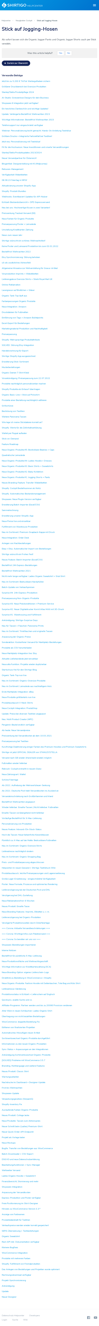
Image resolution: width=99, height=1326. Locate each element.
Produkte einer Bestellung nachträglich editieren (24, 400)
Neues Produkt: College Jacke (15, 1115)
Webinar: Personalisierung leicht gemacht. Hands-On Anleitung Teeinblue (36, 130)
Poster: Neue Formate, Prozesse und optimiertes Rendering (29, 884)
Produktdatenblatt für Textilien (16, 1220)
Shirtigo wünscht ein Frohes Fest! (17, 554)
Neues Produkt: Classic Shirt (15, 1071)
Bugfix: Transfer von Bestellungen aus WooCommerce (27, 1148)
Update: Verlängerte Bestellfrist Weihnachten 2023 (26, 114)
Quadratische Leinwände (13, 455)
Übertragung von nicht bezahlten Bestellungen (23, 1016)
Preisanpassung (9, 334)
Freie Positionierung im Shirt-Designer (20, 1203)
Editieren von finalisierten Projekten (18, 1027)
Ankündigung (8, 1286)
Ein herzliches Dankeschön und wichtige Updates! (25, 108)
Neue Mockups (9, 1142)
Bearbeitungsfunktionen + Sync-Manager (21, 1165)
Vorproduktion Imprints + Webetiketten (20, 273)
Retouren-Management (12, 169)
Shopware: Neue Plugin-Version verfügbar (21, 499)
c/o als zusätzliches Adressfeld (16, 262)
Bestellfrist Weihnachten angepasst (18, 801)
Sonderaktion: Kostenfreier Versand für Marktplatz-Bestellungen (31, 642)
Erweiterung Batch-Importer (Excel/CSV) (21, 504)
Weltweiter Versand (11, 1170)
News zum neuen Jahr (12, 235)
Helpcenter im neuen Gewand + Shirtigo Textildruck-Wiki (29, 867)
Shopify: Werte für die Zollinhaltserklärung (22, 427)
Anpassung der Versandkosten (16, 1192)
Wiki (25, 1319)
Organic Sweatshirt (11, 1236)
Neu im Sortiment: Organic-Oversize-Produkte (24, 680)
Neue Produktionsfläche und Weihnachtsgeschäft (25, 961)
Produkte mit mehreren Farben (16, 1258)
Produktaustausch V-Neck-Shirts (17, 702)
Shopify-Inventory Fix (12, 1104)
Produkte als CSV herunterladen (17, 647)
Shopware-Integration (12, 1186)
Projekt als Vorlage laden (13, 1137)
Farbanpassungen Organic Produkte (18, 301)
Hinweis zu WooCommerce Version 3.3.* (21, 1208)
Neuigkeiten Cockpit (24, 20)
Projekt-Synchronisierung (14, 1280)
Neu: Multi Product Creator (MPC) (17, 719)
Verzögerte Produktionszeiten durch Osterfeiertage (26, 922)
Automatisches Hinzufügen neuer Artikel (21, 1032)
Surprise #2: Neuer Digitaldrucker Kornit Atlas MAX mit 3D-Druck (33, 609)
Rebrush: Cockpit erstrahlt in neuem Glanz (21, 768)
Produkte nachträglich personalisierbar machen (24, 383)
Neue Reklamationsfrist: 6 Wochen (18, 900)
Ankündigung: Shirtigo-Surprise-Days (20, 620)
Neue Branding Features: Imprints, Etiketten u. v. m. (26, 911)
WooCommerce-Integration (15, 1252)
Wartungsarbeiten (10, 1076)
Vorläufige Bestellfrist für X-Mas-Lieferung (22, 818)
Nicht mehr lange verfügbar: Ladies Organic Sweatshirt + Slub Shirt (33, 576)
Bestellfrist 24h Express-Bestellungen (19, 565)
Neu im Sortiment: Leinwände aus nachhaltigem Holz (27, 686)
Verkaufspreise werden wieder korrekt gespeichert (25, 1225)
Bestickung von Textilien (13, 411)
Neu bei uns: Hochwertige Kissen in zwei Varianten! (26, 207)
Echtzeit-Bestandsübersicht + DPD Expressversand (26, 202)
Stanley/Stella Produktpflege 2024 (18, 92)
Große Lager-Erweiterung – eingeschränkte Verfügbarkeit (28, 878)
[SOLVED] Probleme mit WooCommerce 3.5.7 (23, 1060)
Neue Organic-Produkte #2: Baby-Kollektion (22, 471)
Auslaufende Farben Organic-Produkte (20, 1110)
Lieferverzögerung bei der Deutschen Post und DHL (26, 889)
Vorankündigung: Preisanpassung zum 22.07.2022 (26, 378)
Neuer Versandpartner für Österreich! (19, 158)
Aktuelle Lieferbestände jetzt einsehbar (20, 658)
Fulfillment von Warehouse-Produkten (20, 526)
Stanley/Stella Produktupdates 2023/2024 (22, 152)
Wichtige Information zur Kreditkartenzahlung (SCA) (26, 966)
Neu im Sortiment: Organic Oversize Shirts (22, 845)
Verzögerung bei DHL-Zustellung (17, 895)
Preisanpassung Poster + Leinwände (19, 224)
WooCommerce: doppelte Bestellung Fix (21, 1021)
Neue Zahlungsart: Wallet (14, 774)
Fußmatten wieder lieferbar (14, 763)
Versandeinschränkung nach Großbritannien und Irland (27, 796)
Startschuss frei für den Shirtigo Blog (19, 669)
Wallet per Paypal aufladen (14, 433)
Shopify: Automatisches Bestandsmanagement (24, 493)
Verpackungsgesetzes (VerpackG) (17, 1099)
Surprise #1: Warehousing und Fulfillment (21, 614)
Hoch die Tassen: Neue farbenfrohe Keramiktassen (25, 834)
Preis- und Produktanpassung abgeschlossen (23, 862)
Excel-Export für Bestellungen (16, 323)
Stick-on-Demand (10, 438)
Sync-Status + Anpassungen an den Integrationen (25, 1049)
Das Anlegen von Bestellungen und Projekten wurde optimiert (31, 1269)
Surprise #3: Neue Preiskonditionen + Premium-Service (28, 603)
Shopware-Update (10, 1093)
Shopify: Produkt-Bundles (14, 191)
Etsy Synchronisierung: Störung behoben (21, 257)
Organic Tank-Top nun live (14, 675)
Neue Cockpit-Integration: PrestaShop (19, 708)
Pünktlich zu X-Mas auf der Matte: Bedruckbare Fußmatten (29, 840)
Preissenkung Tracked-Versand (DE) (19, 213)
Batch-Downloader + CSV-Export (17, 1154)
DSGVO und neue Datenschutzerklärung (21, 1159)
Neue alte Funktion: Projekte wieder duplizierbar (24, 664)
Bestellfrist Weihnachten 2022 (16, 251)
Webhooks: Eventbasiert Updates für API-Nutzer (24, 196)
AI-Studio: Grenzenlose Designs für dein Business (25, 97)
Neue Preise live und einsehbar (16, 521)
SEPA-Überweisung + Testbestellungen (20, 1231)
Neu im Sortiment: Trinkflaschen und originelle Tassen (27, 631)
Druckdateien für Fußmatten (15, 312)
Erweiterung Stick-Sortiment (15, 361)
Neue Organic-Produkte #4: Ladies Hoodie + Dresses (27, 460)
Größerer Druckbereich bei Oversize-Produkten (24, 86)
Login (4, 1319)
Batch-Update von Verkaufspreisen (18, 587)
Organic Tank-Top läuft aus (14, 295)
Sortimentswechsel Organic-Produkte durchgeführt (26, 1038)
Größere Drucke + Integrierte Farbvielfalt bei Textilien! (27, 136)
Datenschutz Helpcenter (13, 1315)
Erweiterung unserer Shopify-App (17, 515)
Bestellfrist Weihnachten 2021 (16, 570)
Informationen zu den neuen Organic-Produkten (24, 1044)
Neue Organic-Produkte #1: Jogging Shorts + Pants (26, 477)
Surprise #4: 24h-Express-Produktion (19, 592)
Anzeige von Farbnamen (13, 1214)
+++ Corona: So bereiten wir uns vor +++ (21, 939)
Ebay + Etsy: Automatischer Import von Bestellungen (26, 548)
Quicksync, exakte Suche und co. (17, 999)
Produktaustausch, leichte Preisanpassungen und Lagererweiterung (33, 873)
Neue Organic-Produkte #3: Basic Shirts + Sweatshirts (27, 466)
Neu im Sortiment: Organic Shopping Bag (21, 856)
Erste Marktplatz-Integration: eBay (18, 691)
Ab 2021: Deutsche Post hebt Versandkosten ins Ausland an (30, 790)
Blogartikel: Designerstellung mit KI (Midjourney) (24, 163)
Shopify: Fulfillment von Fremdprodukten (21, 1263)
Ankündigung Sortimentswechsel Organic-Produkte (26, 1054)
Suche (15, 1319)
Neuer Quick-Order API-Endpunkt (18, 1131)
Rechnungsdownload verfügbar (16, 1275)
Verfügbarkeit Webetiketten (14, 174)
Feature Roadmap (10, 444)
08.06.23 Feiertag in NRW (14, 180)
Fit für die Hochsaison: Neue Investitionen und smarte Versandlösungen (35, 147)
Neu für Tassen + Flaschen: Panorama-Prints (23, 625)
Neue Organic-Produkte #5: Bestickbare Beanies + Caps (28, 449)
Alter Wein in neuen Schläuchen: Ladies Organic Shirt (27, 1010)
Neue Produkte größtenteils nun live (18, 697)
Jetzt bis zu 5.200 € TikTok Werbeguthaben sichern (26, 81)
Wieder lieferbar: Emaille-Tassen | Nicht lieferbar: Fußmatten (30, 807)
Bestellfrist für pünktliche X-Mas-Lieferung (22, 955)
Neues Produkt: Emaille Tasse (16, 906)
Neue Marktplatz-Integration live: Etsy (19, 653)
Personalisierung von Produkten (17, 823)
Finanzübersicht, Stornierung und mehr (20, 1181)
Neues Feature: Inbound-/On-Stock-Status (22, 829)
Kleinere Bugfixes (10, 1247)
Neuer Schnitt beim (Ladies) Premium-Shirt (22, 1126)
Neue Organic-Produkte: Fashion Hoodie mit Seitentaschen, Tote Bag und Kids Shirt (41, 983)
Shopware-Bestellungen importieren (19, 944)
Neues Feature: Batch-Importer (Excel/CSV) (22, 559)
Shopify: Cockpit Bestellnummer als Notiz (21, 488)
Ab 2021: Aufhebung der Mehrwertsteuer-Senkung (26, 785)
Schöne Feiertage (10, 779)
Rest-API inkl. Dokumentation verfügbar (20, 1242)
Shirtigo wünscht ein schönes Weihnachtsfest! (23, 240)
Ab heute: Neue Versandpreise (16, 730)
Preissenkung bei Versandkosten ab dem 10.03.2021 (27, 735)
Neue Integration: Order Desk (15, 537)
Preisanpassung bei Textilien (15, 741)
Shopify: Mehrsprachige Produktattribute (21, 339)
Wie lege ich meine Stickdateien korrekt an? (22, 422)
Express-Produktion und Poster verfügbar (21, 1197)
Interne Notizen (9, 950)
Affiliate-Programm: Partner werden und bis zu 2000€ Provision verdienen (37, 1005)
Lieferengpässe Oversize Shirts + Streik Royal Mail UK (27, 279)
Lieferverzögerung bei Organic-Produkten (21, 917)
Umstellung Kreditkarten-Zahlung (17, 229)
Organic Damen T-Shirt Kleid (15, 372)
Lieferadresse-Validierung (14, 988)
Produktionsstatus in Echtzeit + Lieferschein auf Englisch (28, 994)
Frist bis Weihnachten (12, 1087)
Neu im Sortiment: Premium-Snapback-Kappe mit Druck (28, 532)
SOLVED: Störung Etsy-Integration (18, 345)
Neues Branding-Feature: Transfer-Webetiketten (24, 482)
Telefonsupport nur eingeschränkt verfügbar (22, 125)
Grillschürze (7, 405)
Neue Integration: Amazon (14, 306)
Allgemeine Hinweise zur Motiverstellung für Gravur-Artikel (30, 268)
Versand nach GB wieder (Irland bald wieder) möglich (27, 757)
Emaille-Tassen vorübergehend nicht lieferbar (23, 812)
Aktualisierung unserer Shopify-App (19, 185)
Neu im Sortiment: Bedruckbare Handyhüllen (23, 581)
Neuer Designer (9, 1297)
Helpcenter (6, 20)
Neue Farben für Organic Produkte (18, 218)
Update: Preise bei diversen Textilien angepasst (24, 713)
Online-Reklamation (11, 284)
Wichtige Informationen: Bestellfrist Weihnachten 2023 (28, 119)
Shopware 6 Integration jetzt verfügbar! (20, 103)
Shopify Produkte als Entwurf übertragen (21, 389)
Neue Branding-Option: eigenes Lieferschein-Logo (25, 972)
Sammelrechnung (10, 510)
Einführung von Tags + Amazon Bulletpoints (22, 317)
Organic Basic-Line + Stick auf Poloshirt (20, 394)
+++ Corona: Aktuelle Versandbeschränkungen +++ (26, 928)
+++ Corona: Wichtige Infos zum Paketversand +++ (26, 933)
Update (5, 1291)
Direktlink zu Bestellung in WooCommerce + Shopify (26, 978)
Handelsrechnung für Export (15, 350)
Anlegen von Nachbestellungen (16, 543)
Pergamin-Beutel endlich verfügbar (18, 724)
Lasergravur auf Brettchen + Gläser (18, 290)
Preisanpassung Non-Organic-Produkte (20, 598)
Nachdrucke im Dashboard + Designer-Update (23, 1082)
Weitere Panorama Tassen (14, 416)
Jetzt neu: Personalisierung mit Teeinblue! (21, 141)
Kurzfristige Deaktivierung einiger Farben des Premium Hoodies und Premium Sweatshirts (44, 746)
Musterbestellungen (11, 367)
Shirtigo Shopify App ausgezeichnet (18, 356)
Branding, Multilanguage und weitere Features (23, 1065)
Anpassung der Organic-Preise (16, 636)
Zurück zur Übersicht (17, 63)
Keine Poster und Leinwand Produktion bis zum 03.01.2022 (30, 246)
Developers (34, 1315)
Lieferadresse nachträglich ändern (18, 851)
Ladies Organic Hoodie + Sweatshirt (19, 1176)
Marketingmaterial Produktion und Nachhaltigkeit (24, 328)
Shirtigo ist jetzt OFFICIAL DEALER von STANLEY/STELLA (29, 752)
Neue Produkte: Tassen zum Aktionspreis (21, 1120)
